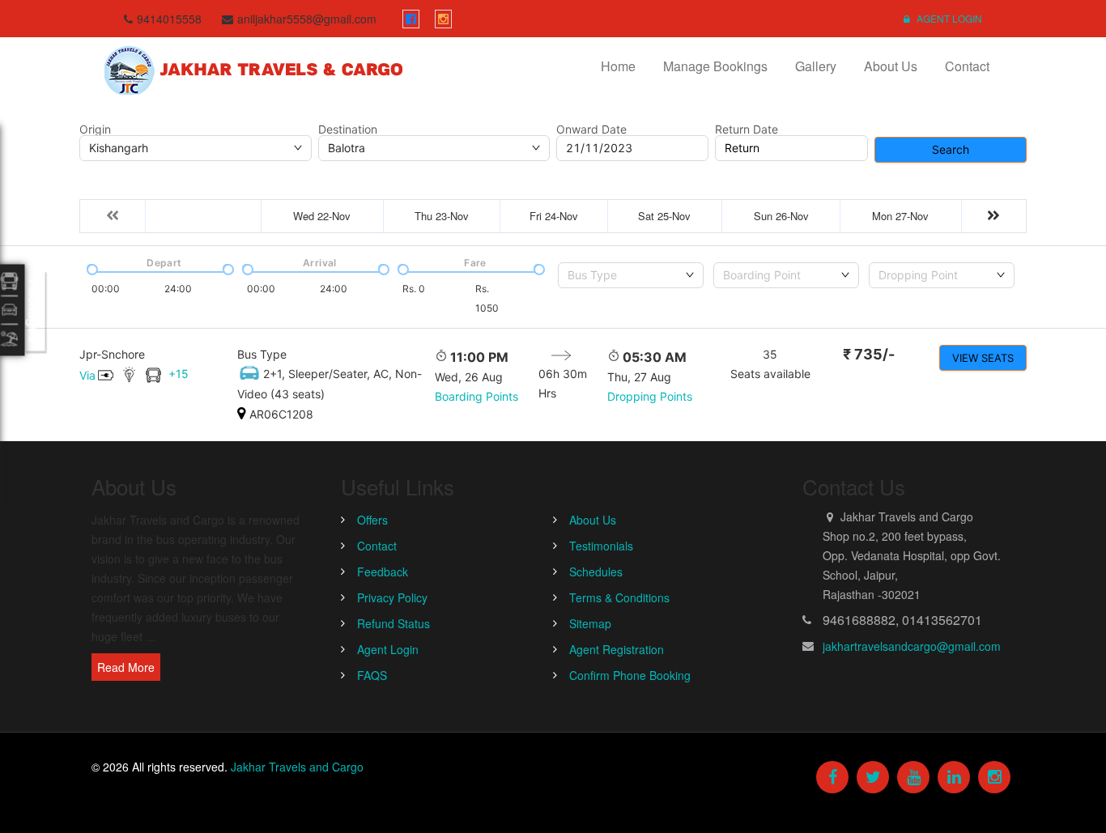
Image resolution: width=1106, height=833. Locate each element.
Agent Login (948, 18)
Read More (126, 667)
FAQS (372, 675)
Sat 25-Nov (664, 215)
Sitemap (590, 623)
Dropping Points (649, 396)
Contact (967, 66)
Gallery (815, 66)
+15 (178, 373)
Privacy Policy (392, 597)
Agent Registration (616, 649)
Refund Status (393, 623)
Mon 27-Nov (900, 215)
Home (618, 66)
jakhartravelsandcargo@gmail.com (912, 646)
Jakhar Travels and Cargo (297, 767)
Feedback (382, 571)
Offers (372, 520)
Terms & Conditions (619, 597)
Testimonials (601, 546)
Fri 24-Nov (554, 215)
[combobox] (631, 275)
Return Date (746, 129)
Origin (95, 129)
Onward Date (591, 129)
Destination (347, 129)
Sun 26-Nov (781, 215)
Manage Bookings (715, 66)
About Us (890, 66)
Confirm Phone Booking (630, 675)
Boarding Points (476, 396)
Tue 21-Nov (203, 215)
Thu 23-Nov (442, 215)
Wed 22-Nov (322, 215)
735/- (869, 354)
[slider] (91, 268)
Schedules (596, 571)
